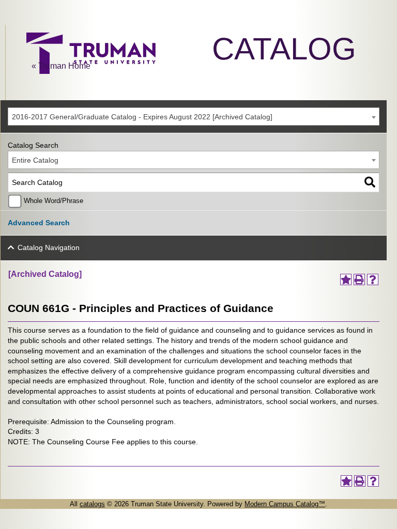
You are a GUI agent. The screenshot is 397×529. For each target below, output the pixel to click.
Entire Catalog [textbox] (35, 160)
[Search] (369, 183)
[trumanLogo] (91, 71)
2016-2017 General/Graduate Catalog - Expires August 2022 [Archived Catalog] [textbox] (142, 117)
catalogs (92, 504)
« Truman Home (61, 65)
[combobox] (193, 116)
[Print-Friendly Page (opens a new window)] (359, 279)
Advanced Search (39, 223)
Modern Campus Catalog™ (285, 504)
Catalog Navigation (49, 247)
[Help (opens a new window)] (372, 279)
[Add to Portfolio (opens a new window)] (346, 279)
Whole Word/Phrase (53, 201)
